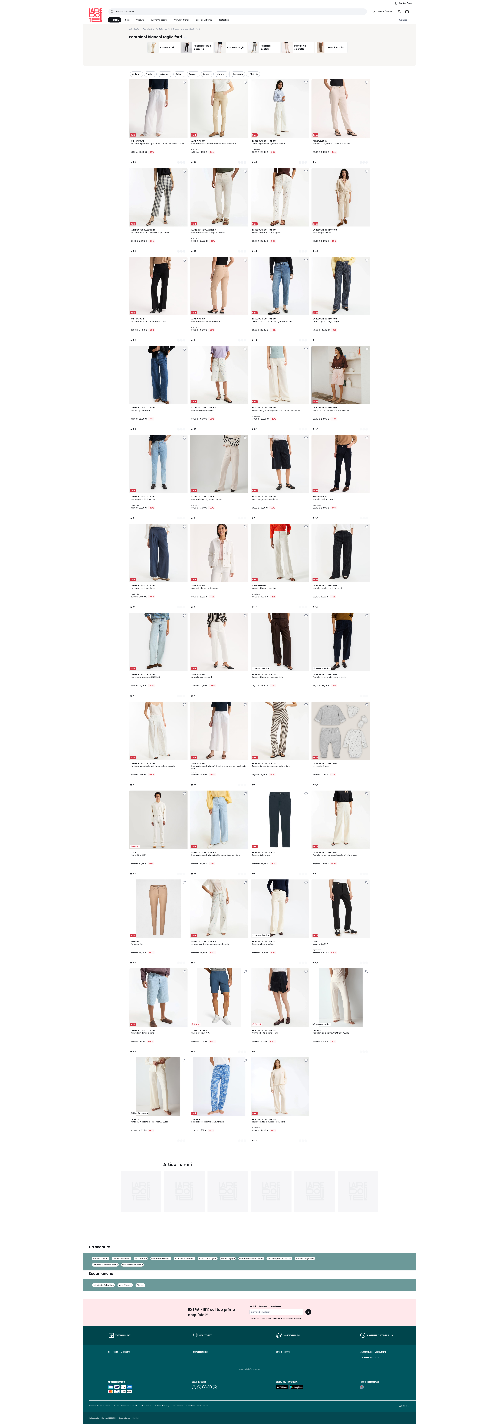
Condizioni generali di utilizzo (198, 1406)
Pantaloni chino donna (132, 1264)
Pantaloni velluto (100, 1258)
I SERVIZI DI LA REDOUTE (201, 1352)
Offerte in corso (146, 1406)
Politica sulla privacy (162, 1406)
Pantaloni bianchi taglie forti (186, 29)
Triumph (140, 1285)
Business (403, 20)
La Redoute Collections (103, 1285)
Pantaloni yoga (228, 1258)
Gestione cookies (178, 1406)
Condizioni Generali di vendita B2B (125, 1406)
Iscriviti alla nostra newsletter (265, 1306)
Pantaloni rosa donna (184, 1258)
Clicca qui (277, 1318)
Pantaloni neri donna (160, 1258)
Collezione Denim (204, 20)
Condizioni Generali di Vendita (99, 1406)
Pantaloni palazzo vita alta (279, 1258)
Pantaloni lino (141, 1258)
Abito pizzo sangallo (207, 1258)
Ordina (135, 74)
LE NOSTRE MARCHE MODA (369, 1357)
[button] (407, 11)
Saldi (127, 20)
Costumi (140, 20)
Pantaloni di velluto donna (251, 1258)
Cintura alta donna (121, 1258)
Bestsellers (224, 20)
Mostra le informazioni (249, 1369)
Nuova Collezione (159, 20)
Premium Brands (181, 20)
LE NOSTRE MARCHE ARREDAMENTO (373, 1352)
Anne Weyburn (125, 1285)
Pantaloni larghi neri (305, 1258)
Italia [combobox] (404, 1406)
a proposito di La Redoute (119, 1352)
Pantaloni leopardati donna (105, 1264)
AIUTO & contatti (283, 1352)
